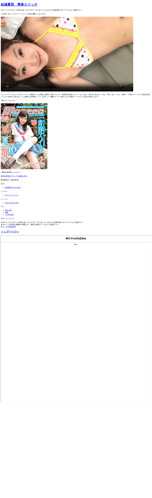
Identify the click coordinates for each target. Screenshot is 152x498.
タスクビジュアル (11, 195)
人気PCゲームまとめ (12, 482)
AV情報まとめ (9, 406)
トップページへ (10, 231)
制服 (6, 212)
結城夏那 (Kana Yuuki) (13, 187)
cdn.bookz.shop (8, 461)
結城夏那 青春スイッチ (19, 4)
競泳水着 (8, 210)
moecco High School (12, 203)
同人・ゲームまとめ (12, 445)
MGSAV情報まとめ (11, 417)
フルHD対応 (9, 215)
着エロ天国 (7, 434)
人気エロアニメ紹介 (12, 493)
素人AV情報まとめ (11, 412)
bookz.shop (6, 456)
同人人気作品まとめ (12, 477)
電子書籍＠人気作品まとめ (16, 466)
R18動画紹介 (8, 450)
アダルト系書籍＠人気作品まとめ (20, 471)
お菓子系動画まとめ (12, 428)
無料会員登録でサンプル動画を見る (14, 176)
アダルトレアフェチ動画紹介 (17, 439)
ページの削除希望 (9, 227)
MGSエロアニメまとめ (14, 423)
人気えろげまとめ (11, 488)
